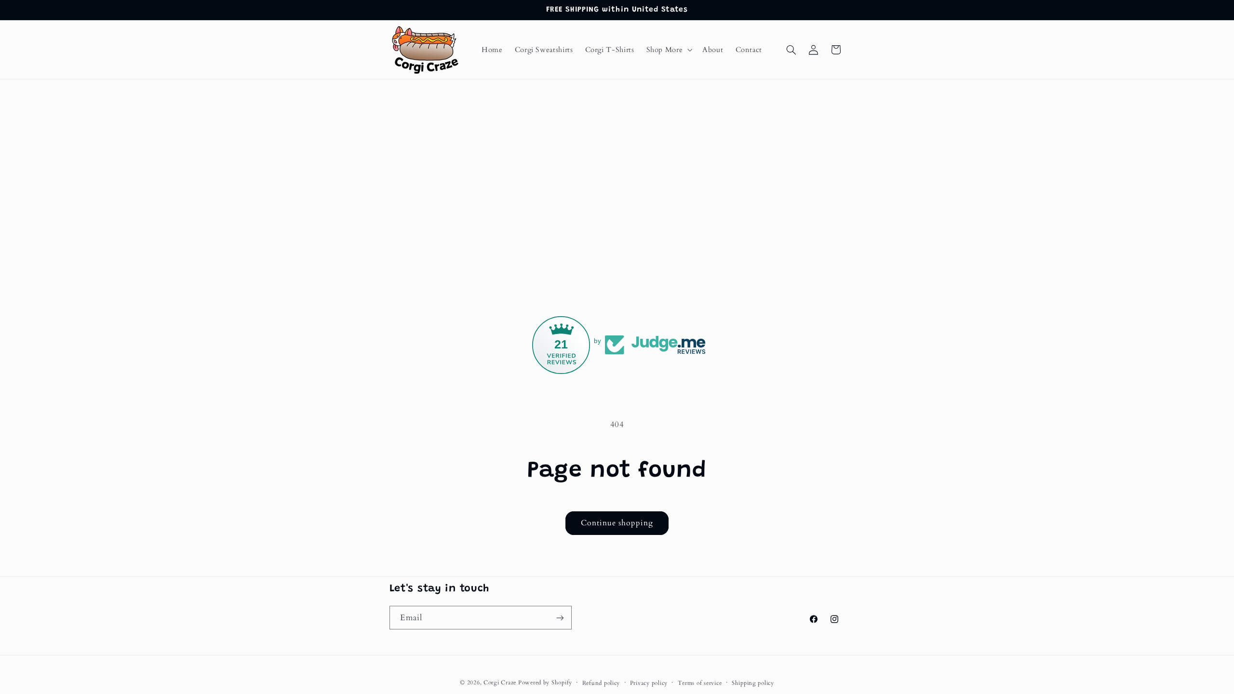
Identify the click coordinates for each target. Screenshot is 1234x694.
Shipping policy (753, 683)
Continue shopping (617, 523)
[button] (668, 49)
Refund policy (601, 683)
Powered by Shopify (545, 682)
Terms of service (700, 683)
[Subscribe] (560, 617)
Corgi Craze (499, 682)
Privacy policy (649, 683)
